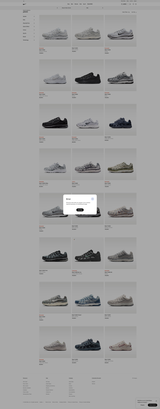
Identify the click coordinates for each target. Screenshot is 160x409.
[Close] (92, 199)
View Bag (80, 209)
